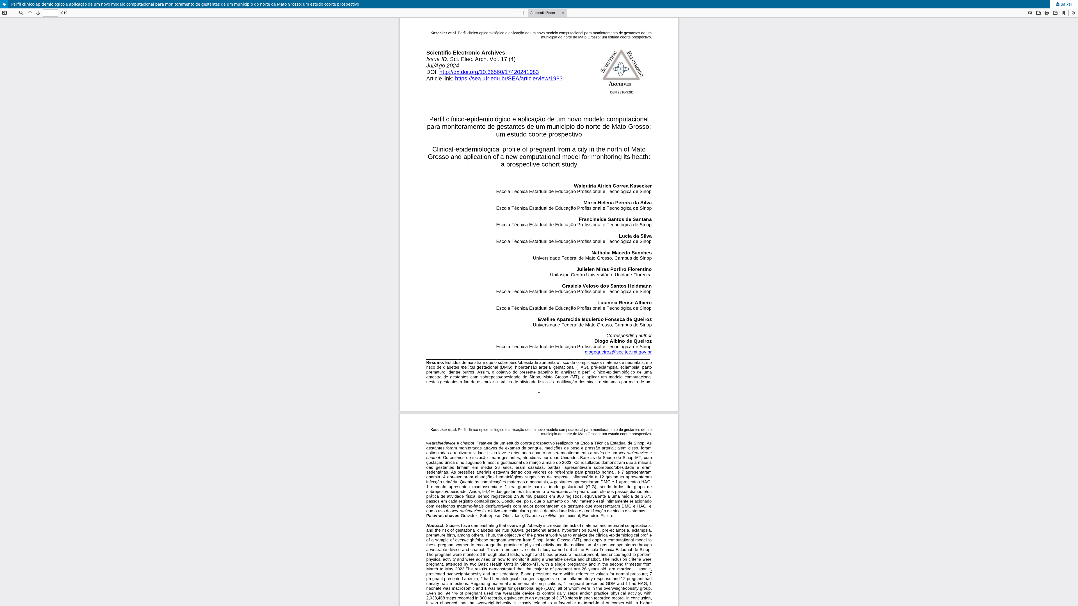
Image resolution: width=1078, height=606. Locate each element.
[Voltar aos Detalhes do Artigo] (4, 4)
